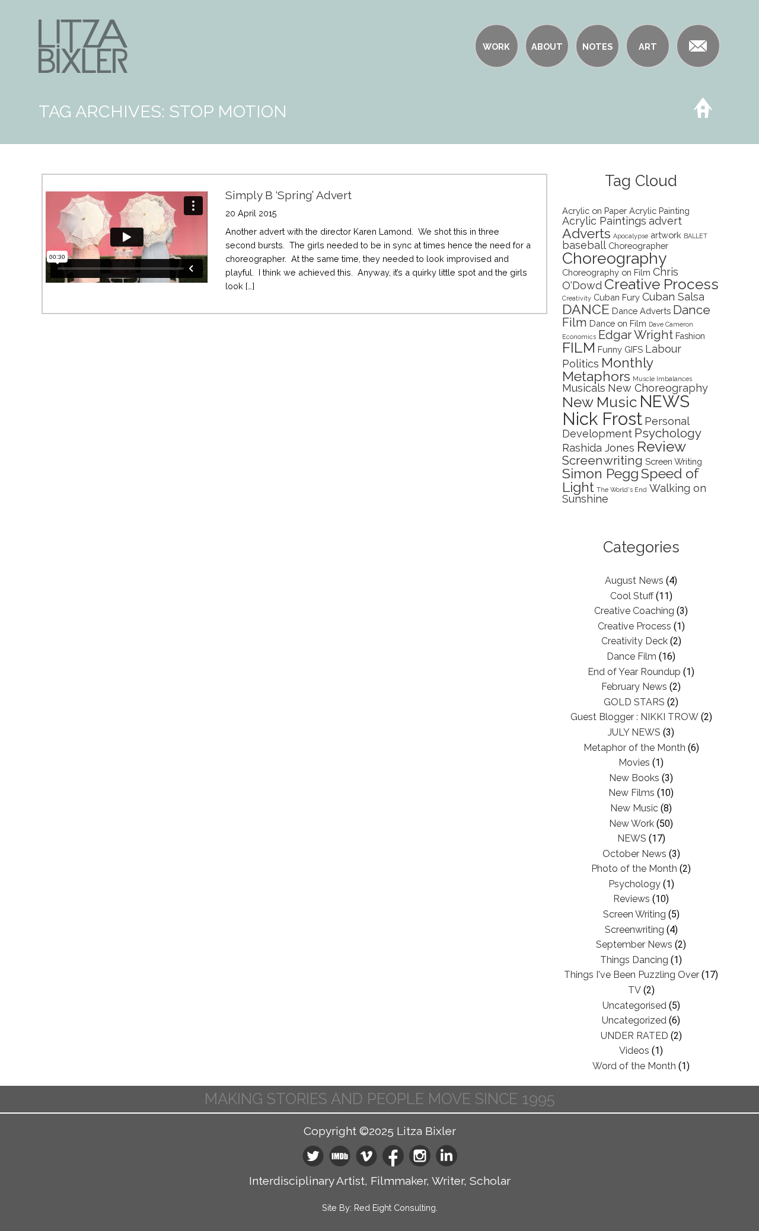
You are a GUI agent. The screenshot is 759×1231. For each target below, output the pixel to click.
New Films (631, 792)
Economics (579, 336)
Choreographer (638, 246)
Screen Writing (673, 461)
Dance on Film (617, 323)
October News (634, 853)
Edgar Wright (635, 335)
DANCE (586, 309)
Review (661, 446)
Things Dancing (634, 959)
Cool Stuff (631, 596)
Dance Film (631, 656)
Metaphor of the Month (634, 747)
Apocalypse (630, 235)
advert (665, 221)
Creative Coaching (634, 610)
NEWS (665, 401)
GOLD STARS (634, 702)
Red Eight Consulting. (396, 1208)
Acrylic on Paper (594, 211)
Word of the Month (634, 1066)
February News (634, 686)
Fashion (690, 336)
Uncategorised (634, 1005)
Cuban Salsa (673, 296)
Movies (634, 762)
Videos (634, 1050)
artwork (665, 235)
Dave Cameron (671, 324)
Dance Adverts (641, 311)
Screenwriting (602, 460)
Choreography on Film (606, 272)
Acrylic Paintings (604, 221)
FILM (578, 347)
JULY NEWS (634, 732)
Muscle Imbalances (662, 378)
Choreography (614, 258)
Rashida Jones (598, 448)
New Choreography (658, 388)
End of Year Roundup (634, 671)
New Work (631, 823)
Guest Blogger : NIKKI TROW (634, 716)
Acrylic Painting (659, 211)
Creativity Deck (634, 641)
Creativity (576, 298)
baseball (584, 245)
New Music (599, 402)
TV (634, 990)
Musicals (583, 388)
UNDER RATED (634, 1035)
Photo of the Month (634, 868)
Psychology (667, 433)
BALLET (695, 235)
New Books (634, 778)
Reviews (631, 898)
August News (634, 580)
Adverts (586, 233)
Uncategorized (634, 1020)
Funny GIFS (620, 349)
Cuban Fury (617, 297)
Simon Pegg (600, 473)
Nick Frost (602, 418)
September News (634, 944)
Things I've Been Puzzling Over (631, 974)
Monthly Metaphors (607, 369)
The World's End (622, 489)
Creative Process (661, 284)
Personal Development (625, 427)
